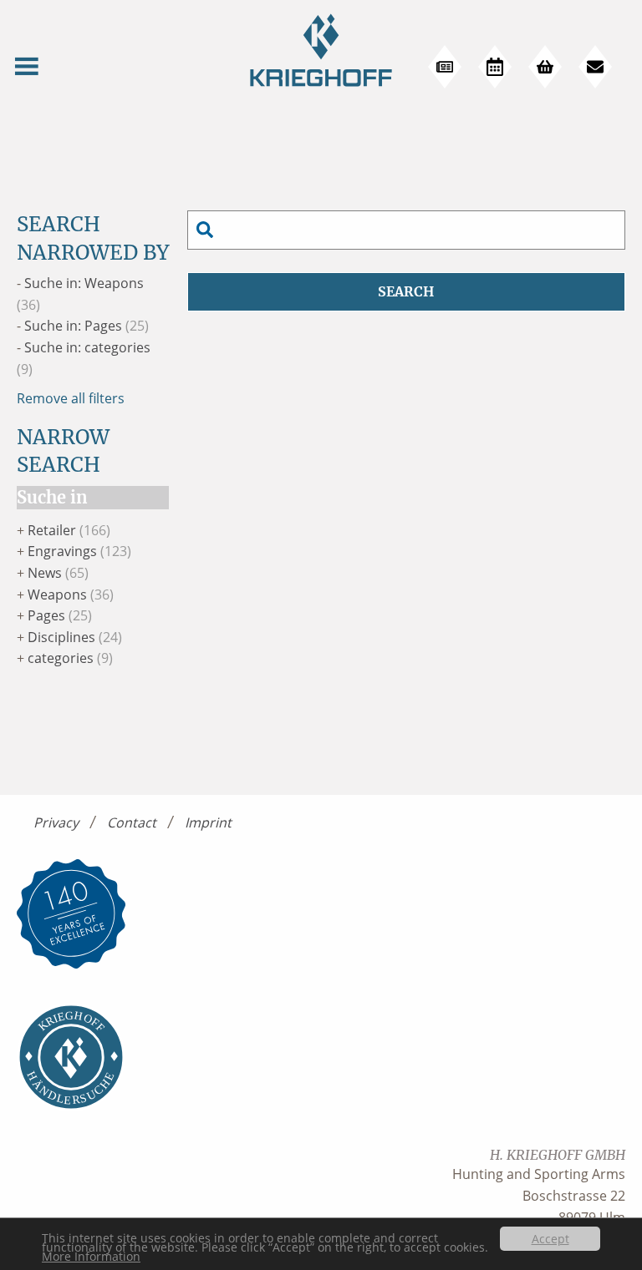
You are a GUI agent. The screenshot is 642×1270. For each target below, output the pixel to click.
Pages (46, 615)
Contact (131, 822)
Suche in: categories (87, 347)
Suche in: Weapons (84, 283)
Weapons (57, 594)
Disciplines (61, 637)
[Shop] (545, 67)
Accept (550, 1239)
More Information (91, 1256)
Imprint (208, 822)
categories (61, 658)
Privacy (56, 822)
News (45, 573)
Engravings (62, 551)
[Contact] (595, 67)
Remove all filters (71, 398)
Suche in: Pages (73, 325)
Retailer (52, 530)
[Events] (495, 67)
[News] (444, 67)
